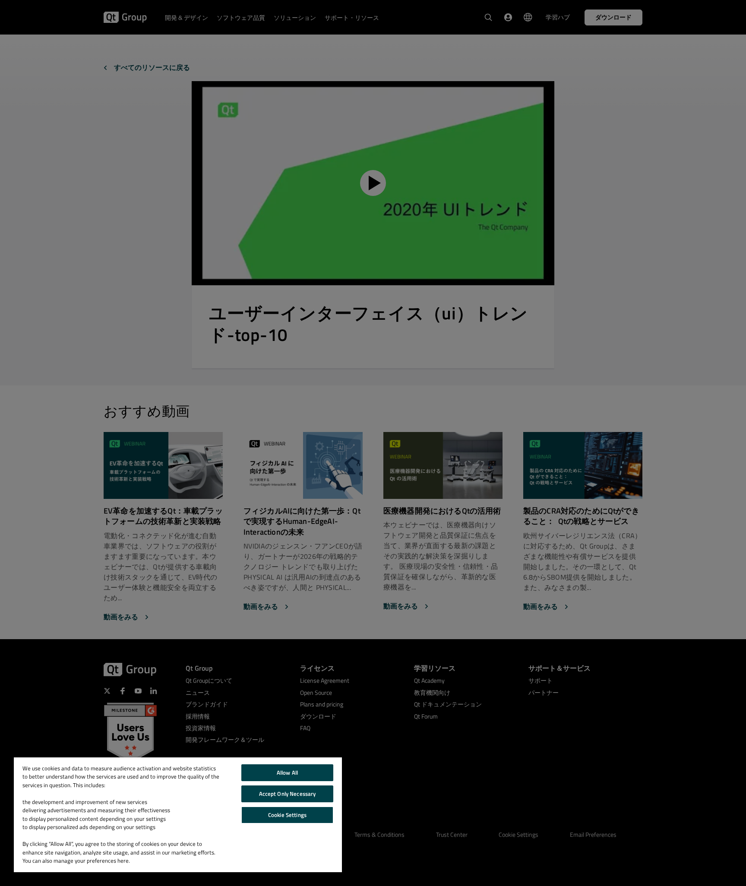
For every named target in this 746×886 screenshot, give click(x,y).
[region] (178, 814)
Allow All (287, 772)
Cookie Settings (287, 814)
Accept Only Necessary (287, 793)
